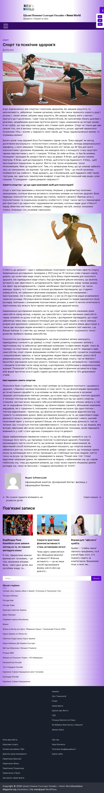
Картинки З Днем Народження (16, 681)
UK (100, 20)
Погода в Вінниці (10, 596)
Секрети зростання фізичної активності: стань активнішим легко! (51, 543)
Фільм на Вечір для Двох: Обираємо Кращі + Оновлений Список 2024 (34, 629)
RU (100, 24)
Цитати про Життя (60, 710)
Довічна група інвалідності (15, 754)
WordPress (51, 789)
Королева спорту (10, 744)
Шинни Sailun (58, 730)
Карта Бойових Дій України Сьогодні (19, 643)
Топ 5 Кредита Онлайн (13, 667)
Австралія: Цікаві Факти (13, 778)
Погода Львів (9, 605)
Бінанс (6, 624)
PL (100, 16)
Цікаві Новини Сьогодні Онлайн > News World (52, 15)
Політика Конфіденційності (64, 749)
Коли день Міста (10, 740)
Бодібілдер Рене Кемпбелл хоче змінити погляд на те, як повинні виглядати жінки (16, 545)
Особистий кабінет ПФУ (13, 749)
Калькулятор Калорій (12, 662)
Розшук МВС (8, 653)
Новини (55, 691)
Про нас (55, 740)
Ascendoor (22, 789)
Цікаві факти (57, 706)
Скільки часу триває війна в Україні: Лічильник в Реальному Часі (32, 591)
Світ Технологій (59, 696)
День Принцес (9, 615)
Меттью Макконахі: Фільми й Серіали (19, 648)
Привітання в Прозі (11, 773)
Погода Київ (8, 600)
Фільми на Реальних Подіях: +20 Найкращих (23, 658)
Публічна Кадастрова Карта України (19, 638)
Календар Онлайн (11, 677)
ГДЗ (54, 715)
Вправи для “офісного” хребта (84, 542)
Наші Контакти (58, 744)
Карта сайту (57, 754)
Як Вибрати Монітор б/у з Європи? (67, 725)
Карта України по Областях (15, 634)
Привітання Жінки (11, 763)
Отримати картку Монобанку (15, 619)
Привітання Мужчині (12, 759)
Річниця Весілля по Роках (63, 720)
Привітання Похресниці (13, 768)
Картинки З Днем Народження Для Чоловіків (23, 672)
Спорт (6, 40)
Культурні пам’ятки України (14, 610)
